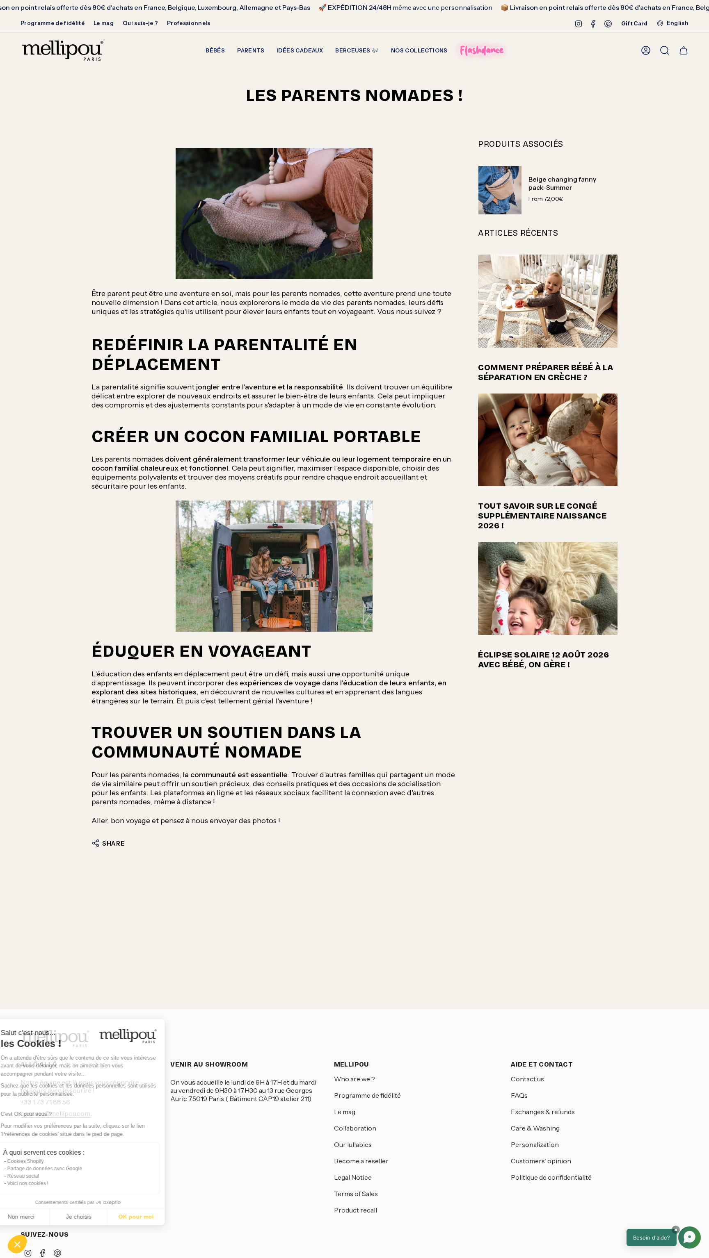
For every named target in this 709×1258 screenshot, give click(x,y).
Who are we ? (354, 1079)
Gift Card (634, 23)
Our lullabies (353, 1144)
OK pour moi (151, 1216)
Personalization (535, 1144)
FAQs (519, 1095)
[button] (17, 1244)
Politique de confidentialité (551, 1177)
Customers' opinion (541, 1161)
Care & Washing (535, 1128)
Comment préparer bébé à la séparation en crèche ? (545, 372)
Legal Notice (353, 1177)
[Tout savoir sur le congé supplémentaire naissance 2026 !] (548, 440)
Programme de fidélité (53, 23)
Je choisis (94, 1216)
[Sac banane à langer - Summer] (274, 213)
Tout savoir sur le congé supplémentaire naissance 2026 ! (542, 515)
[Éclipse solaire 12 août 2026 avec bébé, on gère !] (548, 588)
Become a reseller (361, 1161)
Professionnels (188, 23)
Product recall (355, 1210)
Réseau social (39, 1176)
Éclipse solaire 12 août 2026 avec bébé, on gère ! (543, 659)
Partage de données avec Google (60, 1169)
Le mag (104, 23)
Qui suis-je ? (140, 23)
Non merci (36, 1216)
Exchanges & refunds (543, 1112)
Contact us (527, 1079)
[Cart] (683, 50)
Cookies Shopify (41, 1161)
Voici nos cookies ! (43, 1183)
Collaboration (355, 1128)
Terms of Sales (356, 1194)
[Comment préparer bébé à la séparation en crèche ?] (548, 301)
